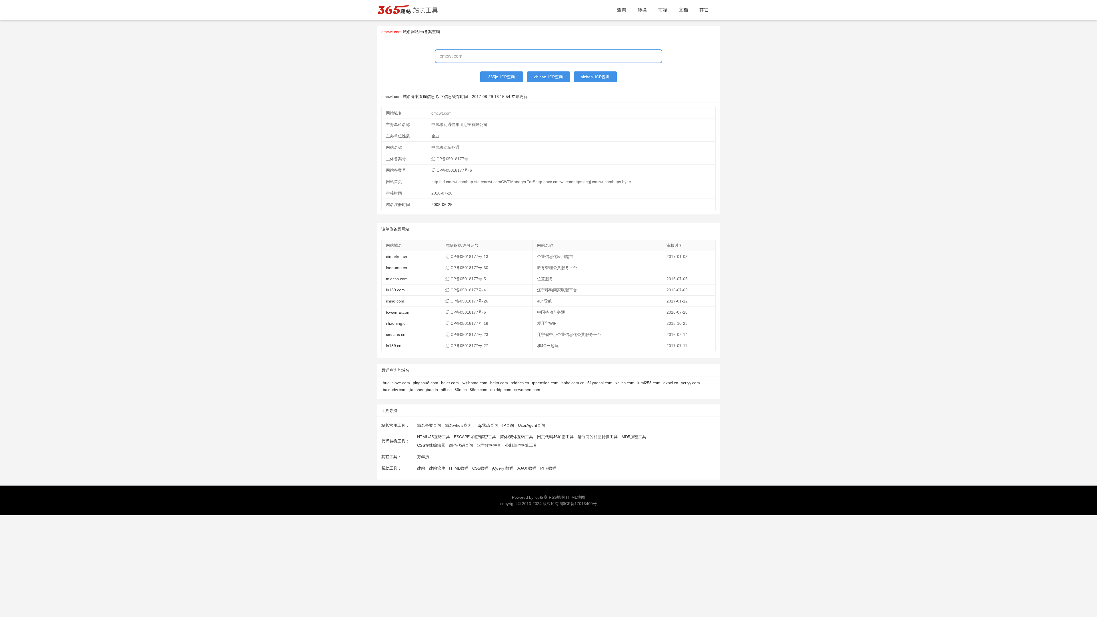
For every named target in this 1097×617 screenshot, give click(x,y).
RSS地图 (557, 497)
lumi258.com (648, 382)
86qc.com (478, 389)
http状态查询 (486, 425)
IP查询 (508, 425)
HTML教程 (458, 468)
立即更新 (519, 96)
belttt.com (499, 382)
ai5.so (446, 389)
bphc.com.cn (572, 382)
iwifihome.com (474, 382)
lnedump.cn (396, 267)
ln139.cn (393, 345)
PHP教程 (548, 468)
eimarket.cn (396, 256)
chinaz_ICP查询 (548, 77)
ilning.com (395, 301)
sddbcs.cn (520, 382)
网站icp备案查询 (425, 31)
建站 (421, 468)
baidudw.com (395, 389)
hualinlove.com (396, 382)
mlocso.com (397, 279)
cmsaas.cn (395, 334)
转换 (642, 9)
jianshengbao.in (423, 389)
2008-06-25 (442, 204)
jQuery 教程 (502, 468)
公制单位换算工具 (521, 445)
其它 (703, 9)
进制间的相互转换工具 (598, 436)
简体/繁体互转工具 (516, 436)
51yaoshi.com (599, 382)
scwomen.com (527, 389)
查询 (621, 9)
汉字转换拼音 (489, 445)
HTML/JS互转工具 (433, 436)
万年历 (423, 456)
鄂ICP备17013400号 (578, 503)
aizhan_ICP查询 (595, 77)
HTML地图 (575, 497)
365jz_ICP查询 (501, 77)
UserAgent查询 (531, 425)
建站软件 (437, 468)
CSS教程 (480, 468)
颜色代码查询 (461, 445)
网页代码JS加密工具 (555, 436)
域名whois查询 (458, 425)
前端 (662, 9)
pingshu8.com (425, 382)
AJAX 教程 (526, 468)
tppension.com (545, 382)
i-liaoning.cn (397, 323)
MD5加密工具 (634, 436)
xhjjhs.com (624, 382)
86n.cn (461, 389)
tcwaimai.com (398, 312)
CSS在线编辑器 (431, 445)
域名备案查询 (429, 425)
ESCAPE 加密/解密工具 (475, 436)
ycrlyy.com (690, 382)
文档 (683, 9)
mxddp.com (500, 389)
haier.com (450, 382)
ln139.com (395, 290)
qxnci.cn (670, 382)
